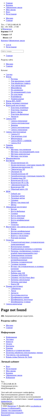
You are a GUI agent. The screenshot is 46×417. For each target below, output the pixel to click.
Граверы (9, 145)
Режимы (9, 348)
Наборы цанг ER (18, 273)
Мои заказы (11, 10)
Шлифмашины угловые (21, 302)
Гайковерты (16, 288)
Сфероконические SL (20, 185)
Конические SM (17, 187)
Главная (9, 3)
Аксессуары (16, 271)
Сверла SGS (16, 143)
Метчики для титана (19, 156)
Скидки (9, 74)
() (10, 408)
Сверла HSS (11, 119)
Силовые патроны (18, 264)
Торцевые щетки (18, 196)
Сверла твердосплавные (16, 132)
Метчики (9, 147)
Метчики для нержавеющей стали (25, 152)
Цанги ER (15, 284)
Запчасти (14, 116)
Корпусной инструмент (16, 105)
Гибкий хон (15, 194)
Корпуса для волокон (19, 235)
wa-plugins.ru (35, 406)
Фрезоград (11, 406)
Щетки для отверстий (20, 202)
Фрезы (8, 77)
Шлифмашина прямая (20, 297)
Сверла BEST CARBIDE (21, 141)
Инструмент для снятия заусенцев (20, 227)
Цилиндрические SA (19, 163)
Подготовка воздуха (19, 295)
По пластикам (17, 94)
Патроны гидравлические (21, 262)
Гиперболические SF (19, 174)
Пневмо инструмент (14, 286)
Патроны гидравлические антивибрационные (21, 259)
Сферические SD (18, 169)
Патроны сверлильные (20, 280)
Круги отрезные (17, 218)
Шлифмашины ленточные (22, 299)
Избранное (10, 377)
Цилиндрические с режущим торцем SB (28, 165)
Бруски (14, 209)
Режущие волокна (18, 238)
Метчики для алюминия (21, 149)
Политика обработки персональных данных (24, 353)
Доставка (10, 339)
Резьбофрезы (16, 96)
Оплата (9, 344)
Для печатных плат (19, 136)
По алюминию (17, 90)
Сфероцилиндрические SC (22, 167)
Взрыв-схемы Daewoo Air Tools (19, 357)
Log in (8, 45)
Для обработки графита (20, 83)
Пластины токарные (19, 110)
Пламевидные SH (18, 178)
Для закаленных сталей (20, 81)
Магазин (9, 18)
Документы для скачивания (17, 355)
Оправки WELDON (19, 275)
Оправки (14, 200)
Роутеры (14, 79)
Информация (11, 337)
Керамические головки (20, 233)
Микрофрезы (16, 88)
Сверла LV (15, 134)
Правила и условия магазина (18, 350)
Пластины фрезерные (20, 114)
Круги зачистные (18, 216)
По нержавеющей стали (21, 92)
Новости (9, 342)
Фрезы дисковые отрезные (17, 103)
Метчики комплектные (20, 154)
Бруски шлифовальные (20, 231)
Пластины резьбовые (19, 108)
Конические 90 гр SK (20, 183)
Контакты (10, 346)
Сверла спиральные (19, 121)
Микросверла (16, 138)
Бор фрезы (10, 160)
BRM (8, 191)
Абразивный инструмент (16, 207)
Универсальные (17, 99)
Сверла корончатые (14, 304)
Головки (14, 213)
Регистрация (11, 14)
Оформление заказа (14, 7)
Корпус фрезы (17, 112)
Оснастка (15, 224)
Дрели (13, 291)
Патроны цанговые (19, 282)
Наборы (14, 222)
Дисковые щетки (18, 198)
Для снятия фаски (18, 85)
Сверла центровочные (20, 123)
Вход (8, 12)
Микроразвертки (13, 158)
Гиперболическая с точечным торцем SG (28, 176)
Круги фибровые (18, 211)
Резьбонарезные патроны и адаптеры (26, 249)
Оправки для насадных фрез (22, 277)
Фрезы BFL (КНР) (13, 101)
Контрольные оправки (20, 247)
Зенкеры (14, 125)
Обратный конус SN (19, 189)
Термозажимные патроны (21, 255)
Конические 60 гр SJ (19, 180)
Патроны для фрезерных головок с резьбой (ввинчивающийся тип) (25, 252)
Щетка (13, 205)
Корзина (9, 5)
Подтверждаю (7, 404)
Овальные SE (16, 172)
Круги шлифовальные (20, 220)
